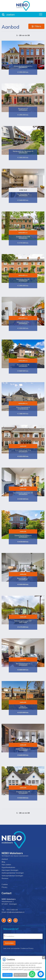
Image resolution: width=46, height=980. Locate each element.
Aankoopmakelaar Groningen (13, 873)
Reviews (5, 878)
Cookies (5, 884)
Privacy (4, 887)
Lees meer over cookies (32, 969)
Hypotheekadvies (8, 867)
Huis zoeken (6, 864)
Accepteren (7, 975)
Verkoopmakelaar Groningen (12, 876)
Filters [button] (38, 26)
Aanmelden (9, 943)
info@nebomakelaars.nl (15, 912)
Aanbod (5, 859)
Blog (3, 862)
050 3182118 (12, 910)
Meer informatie (20, 975)
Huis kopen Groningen (10, 870)
